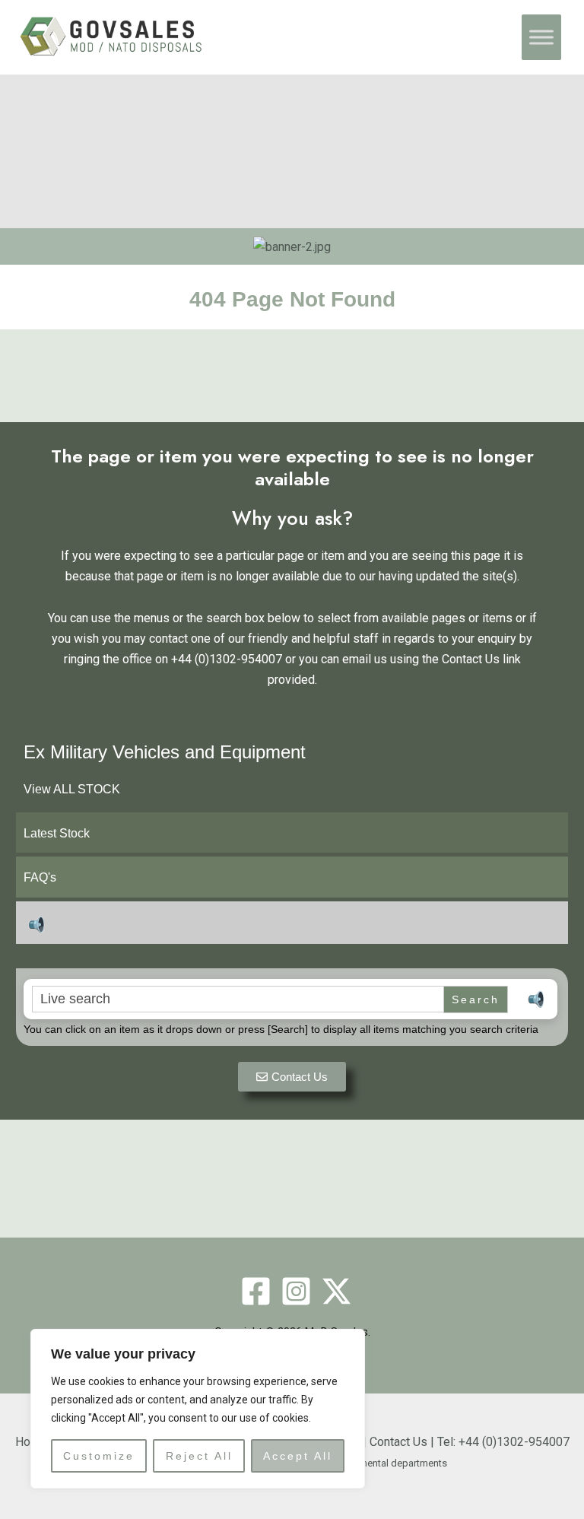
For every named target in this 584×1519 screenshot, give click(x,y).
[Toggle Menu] (541, 37)
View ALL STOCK (72, 789)
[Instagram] (296, 1291)
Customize (99, 1456)
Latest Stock (57, 833)
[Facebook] (255, 1291)
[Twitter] (336, 1291)
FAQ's (40, 877)
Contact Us (398, 1442)
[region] (197, 1409)
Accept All (297, 1456)
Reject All (199, 1456)
